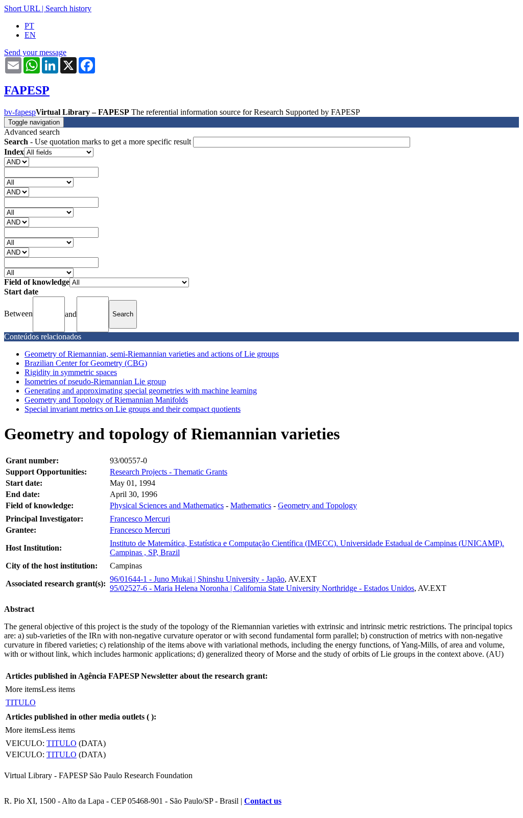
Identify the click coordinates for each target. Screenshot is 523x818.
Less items (58, 689)
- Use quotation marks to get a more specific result (98, 141)
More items (23, 689)
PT (29, 25)
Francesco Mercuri (140, 518)
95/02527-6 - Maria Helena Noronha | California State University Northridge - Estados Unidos (262, 588)
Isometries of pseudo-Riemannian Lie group (95, 381)
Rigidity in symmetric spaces (71, 372)
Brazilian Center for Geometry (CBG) (86, 363)
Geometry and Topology (317, 505)
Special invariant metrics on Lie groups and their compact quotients (133, 409)
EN (30, 35)
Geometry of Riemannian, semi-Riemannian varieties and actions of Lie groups (152, 354)
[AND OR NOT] (16, 161)
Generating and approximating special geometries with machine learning (141, 390)
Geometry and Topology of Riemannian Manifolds (106, 399)
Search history (68, 8)
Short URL (22, 8)
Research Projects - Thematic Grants (168, 471)
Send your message (35, 52)
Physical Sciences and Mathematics (167, 505)
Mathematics (250, 505)
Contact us (262, 801)
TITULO (21, 702)
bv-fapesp (20, 112)
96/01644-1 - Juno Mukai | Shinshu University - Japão (197, 579)
